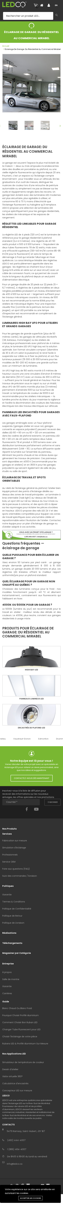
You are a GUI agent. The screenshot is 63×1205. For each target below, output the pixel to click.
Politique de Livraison (13, 922)
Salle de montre (10, 979)
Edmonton (43, 738)
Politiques (8, 886)
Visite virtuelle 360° (12, 1076)
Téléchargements (12, 943)
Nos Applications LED (14, 1053)
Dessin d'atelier (10, 1069)
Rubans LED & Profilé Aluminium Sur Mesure (25, 1043)
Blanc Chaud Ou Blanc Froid (17, 1008)
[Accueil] (42, 5)
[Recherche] (56, 15)
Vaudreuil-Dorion (22, 738)
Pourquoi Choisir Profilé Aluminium (20, 1015)
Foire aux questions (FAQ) (16, 868)
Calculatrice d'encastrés (15, 1083)
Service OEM (8, 861)
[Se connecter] (50, 5)
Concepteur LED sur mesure (17, 1090)
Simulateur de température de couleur (23, 1062)
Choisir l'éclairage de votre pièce (19, 1036)
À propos (7, 972)
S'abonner (53, 802)
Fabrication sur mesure (14, 840)
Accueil (5, 46)
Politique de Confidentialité (16, 908)
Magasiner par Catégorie (16, 953)
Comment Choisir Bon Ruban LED (19, 1022)
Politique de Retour (12, 915)
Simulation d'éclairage (14, 847)
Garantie (7, 894)
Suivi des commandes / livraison (19, 875)
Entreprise (8, 963)
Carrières (7, 993)
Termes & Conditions (13, 901)
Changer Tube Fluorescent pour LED (21, 1029)
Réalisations (9, 932)
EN (56, 5)
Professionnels (10, 854)
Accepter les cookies (30, 1198)
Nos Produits (9, 828)
